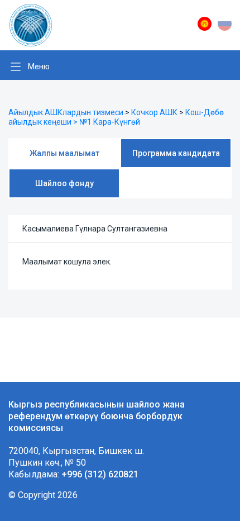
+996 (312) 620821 (99, 474)
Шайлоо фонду (64, 183)
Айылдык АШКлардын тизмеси (65, 112)
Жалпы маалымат (64, 153)
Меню (39, 66)
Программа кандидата (176, 153)
